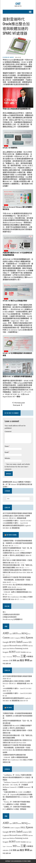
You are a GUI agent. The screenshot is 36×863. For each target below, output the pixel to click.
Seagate (6, 652)
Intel (19, 642)
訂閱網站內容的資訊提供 (11, 614)
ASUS (15, 633)
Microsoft (13, 645)
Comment (8, 431)
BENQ (24, 633)
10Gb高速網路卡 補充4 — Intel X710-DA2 (17, 521)
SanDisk (25, 648)
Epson (29, 637)
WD (15, 656)
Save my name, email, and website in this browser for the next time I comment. (17, 466)
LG (30, 641)
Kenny (12, 57)
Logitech (6, 646)
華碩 (27, 660)
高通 (9, 663)
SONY (12, 651)
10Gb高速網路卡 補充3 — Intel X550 (15, 523)
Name (7, 446)
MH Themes (28, 861)
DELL (23, 637)
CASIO (12, 638)
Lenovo (25, 642)
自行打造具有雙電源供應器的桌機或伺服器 (17, 513)
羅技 (22, 660)
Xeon (18, 657)
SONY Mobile (21, 652)
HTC (14, 642)
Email (7, 452)
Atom (19, 634)
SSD (27, 652)
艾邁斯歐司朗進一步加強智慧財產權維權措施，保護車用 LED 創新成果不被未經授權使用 (17, 543)
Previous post (19, 403)
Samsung (18, 648)
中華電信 (29, 656)
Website (7, 458)
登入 (4, 612)
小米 (10, 660)
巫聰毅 (6, 807)
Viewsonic (9, 656)
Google (6, 642)
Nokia (19, 646)
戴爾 (18, 661)
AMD (6, 633)
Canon (6, 637)
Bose (29, 633)
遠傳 (7, 663)
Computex (17, 638)
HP (10, 642)
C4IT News (9, 707)
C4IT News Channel (11, 535)
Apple (10, 633)
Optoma (30, 646)
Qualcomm (6, 648)
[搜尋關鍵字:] (18, 498)
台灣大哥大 (5, 660)
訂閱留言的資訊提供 (10, 617)
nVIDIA (25, 645)
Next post (16, 405)
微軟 (14, 660)
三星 (23, 656)
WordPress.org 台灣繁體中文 (13, 619)
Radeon (12, 648)
